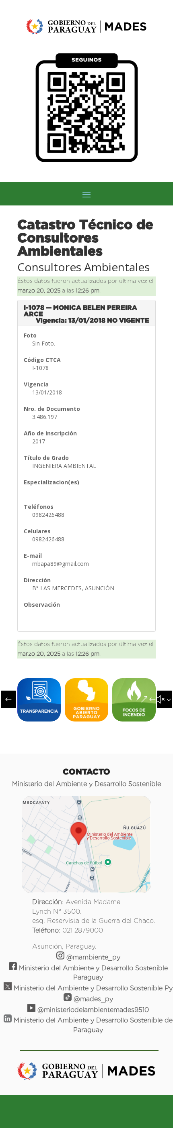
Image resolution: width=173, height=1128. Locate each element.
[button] (8, 699)
